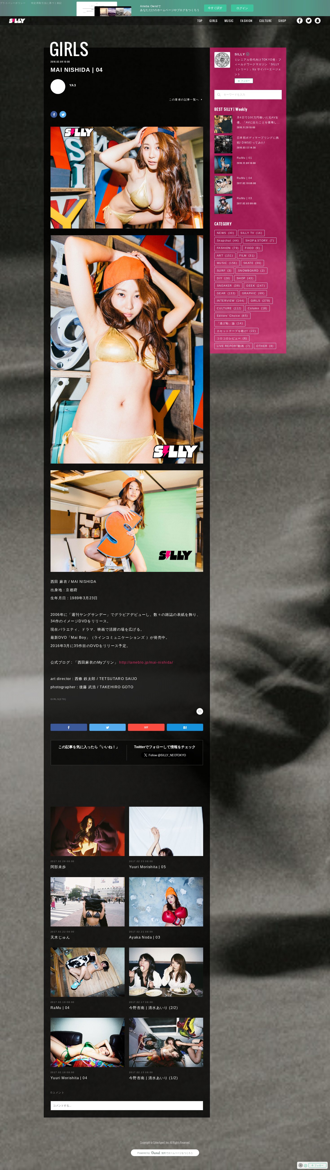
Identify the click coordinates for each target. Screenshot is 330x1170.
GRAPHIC (253, 293)
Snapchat (317, 20)
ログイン (242, 8)
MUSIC (229, 20)
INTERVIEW (230, 300)
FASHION (246, 20)
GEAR (226, 293)
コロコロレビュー (232, 338)
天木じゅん (60, 937)
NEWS (225, 233)
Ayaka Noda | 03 (144, 937)
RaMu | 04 (60, 1008)
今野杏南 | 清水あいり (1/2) (153, 1078)
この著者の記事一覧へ (184, 99)
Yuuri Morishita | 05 (147, 867)
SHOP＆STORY (259, 240)
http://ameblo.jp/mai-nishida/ (146, 662)
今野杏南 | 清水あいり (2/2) (153, 1008)
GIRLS (213, 20)
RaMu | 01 (244, 157)
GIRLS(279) (58, 699)
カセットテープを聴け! (236, 331)
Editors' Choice (232, 315)
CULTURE (265, 20)
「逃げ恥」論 (230, 323)
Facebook (299, 20)
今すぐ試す (215, 8)
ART (225, 255)
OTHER (264, 346)
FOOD (252, 248)
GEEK (255, 285)
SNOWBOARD (251, 270)
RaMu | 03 (244, 198)
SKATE (252, 263)
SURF (224, 270)
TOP (200, 20)
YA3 (72, 85)
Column (257, 308)
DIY (223, 278)
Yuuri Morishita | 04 (69, 1078)
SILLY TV (251, 233)
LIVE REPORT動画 (233, 346)
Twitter (308, 20)
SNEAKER (228, 285)
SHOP (282, 20)
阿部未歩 (58, 867)
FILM (247, 255)
